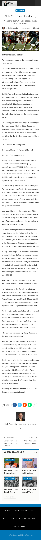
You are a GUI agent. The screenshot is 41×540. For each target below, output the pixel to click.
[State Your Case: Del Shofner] (29, 463)
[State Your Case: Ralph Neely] (11, 482)
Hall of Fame (20, 10)
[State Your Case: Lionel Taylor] (29, 482)
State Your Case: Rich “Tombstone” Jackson (10, 443)
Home (7, 511)
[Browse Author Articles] (20, 416)
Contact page (19, 526)
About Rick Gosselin (24, 511)
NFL (4, 519)
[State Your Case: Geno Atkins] (11, 463)
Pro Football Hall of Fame (23, 519)
